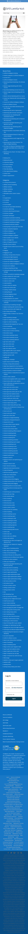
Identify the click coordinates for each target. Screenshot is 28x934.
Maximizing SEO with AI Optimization (13, 110)
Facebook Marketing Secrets (13, 808)
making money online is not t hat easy (13, 481)
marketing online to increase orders (12, 485)
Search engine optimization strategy (12, 578)
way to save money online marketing (12, 640)
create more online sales (10, 287)
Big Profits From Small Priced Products (13, 809)
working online (7, 664)
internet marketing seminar (10, 448)
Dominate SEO (18, 806)
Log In (7, 777)
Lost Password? (14, 704)
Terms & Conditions (7, 717)
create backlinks (8, 283)
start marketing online (9, 614)
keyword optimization (17, 45)
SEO (5, 592)
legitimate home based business (11, 468)
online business (7, 500)
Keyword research (8, 457)
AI (4, 195)
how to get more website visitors (11, 393)
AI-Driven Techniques (9, 215)
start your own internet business (12, 616)
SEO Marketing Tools (9, 594)
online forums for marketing (10, 509)
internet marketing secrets (10, 446)
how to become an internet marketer (12, 370)
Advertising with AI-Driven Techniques (13, 112)
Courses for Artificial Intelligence (11, 261)
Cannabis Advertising (8, 736)
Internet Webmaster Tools (13, 820)
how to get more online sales (11, 389)
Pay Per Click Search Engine (13, 813)
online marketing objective (10, 525)
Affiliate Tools (19, 832)
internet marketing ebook (10, 433)
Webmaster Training (18, 823)
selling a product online (9, 587)
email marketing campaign (10, 317)
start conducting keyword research (12, 605)
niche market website (9, 496)
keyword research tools (9, 463)
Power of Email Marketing (10, 552)
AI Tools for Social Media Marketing (12, 206)
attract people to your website (11, 237)
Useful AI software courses (10, 638)
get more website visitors (10, 348)
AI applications (7, 198)
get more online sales (9, 344)
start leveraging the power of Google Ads (13, 607)
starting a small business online (11, 618)
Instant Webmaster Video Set (13, 796)
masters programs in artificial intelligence (14, 75)
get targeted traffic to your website (12, 350)
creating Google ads (8, 296)
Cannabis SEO (7, 833)
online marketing (8, 511)
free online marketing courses (11, 337)
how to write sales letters (10, 413)
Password (7, 687)
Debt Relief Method (9, 811)
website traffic (7, 662)
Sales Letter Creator (8, 794)
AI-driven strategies (8, 213)
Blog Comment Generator (10, 816)
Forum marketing (8, 326)
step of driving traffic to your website (13, 623)
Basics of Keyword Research (10, 242)
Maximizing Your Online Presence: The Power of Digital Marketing (13, 31)
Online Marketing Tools (13, 780)
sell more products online (10, 581)
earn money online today (10, 311)
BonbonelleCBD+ (10, 785)
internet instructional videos (10, 428)
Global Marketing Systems (13, 801)
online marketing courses (10, 514)
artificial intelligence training (11, 73)
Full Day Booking (8, 166)
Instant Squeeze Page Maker (13, 792)
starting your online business (11, 620)
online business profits (9, 505)
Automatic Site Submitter (13, 797)
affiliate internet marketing (17, 35)
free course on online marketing (11, 330)
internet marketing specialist (11, 450)
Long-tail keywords (8, 470)
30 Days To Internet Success (13, 821)
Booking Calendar (13, 782)
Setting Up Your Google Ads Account (12, 598)
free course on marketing (10, 328)
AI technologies (7, 204)
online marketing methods (10, 522)
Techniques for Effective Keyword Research (14, 629)
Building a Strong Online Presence (12, 255)
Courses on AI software (9, 266)
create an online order (9, 281)
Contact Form (7, 173)
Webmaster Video (7, 823)
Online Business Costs (9, 503)
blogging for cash (8, 252)
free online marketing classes (11, 335)
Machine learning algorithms (11, 472)
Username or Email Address (12, 680)
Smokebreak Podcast (8, 733)
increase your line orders (10, 426)
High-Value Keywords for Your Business (13, 366)
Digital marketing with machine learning (13, 307)
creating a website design (10, 289)
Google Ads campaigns (9, 359)
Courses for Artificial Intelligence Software (14, 102)
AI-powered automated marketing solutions (14, 220)
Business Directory (7, 838)
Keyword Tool (8, 814)
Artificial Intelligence (9, 231)
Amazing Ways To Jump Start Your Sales (13, 226)
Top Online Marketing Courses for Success (14, 90)
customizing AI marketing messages (12, 304)
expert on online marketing (10, 322)
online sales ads (8, 533)
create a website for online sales (11, 276)
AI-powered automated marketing (12, 217)
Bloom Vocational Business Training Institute (13, 741)
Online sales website (9, 538)
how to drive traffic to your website (12, 381)
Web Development (18, 838)
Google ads (6, 357)
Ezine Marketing (18, 818)
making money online (9, 477)
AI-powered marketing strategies (12, 222)
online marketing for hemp (10, 520)
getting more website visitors (11, 352)
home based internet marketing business (14, 368)
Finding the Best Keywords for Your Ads (13, 324)
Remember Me (10, 694)
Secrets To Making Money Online (13, 825)
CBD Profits (5, 723)
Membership (11, 837)
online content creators (9, 507)
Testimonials (7, 787)
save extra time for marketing (11, 567)
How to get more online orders (11, 387)
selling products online (9, 589)
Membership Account (9, 832)
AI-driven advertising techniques (12, 211)
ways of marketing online (10, 644)
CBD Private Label (7, 725)
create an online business (10, 278)
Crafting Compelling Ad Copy (11, 268)
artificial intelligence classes (10, 79)
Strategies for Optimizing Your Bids (12, 625)
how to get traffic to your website (12, 396)
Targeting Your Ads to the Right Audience (14, 627)
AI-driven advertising (9, 209)
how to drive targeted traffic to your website (14, 379)
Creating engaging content (10, 294)
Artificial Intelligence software (11, 235)
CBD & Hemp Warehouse (9, 728)
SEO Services (20, 828)
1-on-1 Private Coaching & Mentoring (13, 784)
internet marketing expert (10, 435)
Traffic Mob (19, 811)
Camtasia (20, 816)
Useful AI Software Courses (10, 104)
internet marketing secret (10, 444)
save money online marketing (11, 570)
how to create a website (9, 376)
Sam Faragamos (8, 33)
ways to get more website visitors (12, 649)
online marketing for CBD (10, 518)
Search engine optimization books (12, 574)
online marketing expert (9, 516)
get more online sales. (9, 346)
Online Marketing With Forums (11, 529)
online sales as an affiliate (10, 536)
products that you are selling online (12, 555)
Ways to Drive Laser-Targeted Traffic (12, 646)
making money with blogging (11, 483)
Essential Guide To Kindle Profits (13, 802)
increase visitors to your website (11, 424)
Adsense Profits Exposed (13, 799)
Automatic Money (9, 806)
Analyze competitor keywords (11, 229)
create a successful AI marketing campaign (14, 274)
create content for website (10, 285)
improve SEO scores (8, 422)
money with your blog (9, 494)
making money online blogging (11, 479)
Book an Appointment (9, 175)
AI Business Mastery (8, 162)
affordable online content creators (12, 193)
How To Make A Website (9, 828)
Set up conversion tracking (10, 596)
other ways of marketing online (11, 548)
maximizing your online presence (11, 47)
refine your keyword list (9, 561)
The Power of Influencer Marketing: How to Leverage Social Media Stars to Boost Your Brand (14, 148)
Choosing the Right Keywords (11, 257)
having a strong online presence (14, 41)
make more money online (10, 474)
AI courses (6, 202)
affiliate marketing (8, 189)
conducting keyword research (11, 259)
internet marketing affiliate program (12, 431)
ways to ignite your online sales (11, 651)
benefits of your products (10, 244)
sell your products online (10, 585)
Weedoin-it (5, 731)
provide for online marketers (11, 559)
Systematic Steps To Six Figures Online (13, 804)
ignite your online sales (9, 415)
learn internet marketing (10, 465)
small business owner (9, 601)
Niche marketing (8, 498)
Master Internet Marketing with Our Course (14, 96)
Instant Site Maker (18, 794)
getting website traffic (9, 355)
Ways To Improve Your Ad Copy (11, 653)
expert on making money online (11, 319)
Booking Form (7, 158)
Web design (6, 658)
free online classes (8, 333)
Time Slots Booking (8, 169)
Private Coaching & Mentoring (11, 835)
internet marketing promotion (11, 439)
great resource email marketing (11, 361)
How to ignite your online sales (11, 398)
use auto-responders (9, 635)
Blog (21, 835)
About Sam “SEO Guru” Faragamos (13, 830)
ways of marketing (8, 642)
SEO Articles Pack (17, 814)
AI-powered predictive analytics (11, 224)
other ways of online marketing (11, 550)
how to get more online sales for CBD (13, 391)
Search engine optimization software (12, 576)
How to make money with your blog (12, 405)
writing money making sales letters (12, 666)
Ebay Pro (7, 826)
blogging (6, 250)
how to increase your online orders (12, 400)
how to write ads (8, 411)
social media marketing (9, 603)
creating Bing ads (8, 292)
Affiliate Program (13, 779)
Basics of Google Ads (9, 240)
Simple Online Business (16, 826)
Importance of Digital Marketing (10, 43)
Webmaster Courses (17, 833)
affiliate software (8, 191)
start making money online (10, 612)
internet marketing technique (11, 453)
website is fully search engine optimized (13, 660)
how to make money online (10, 402)
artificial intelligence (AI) (9, 233)
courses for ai (7, 77)
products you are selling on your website (13, 557)
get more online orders (9, 341)
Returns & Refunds (7, 714)
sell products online (8, 583)
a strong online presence (10, 182)
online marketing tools (9, 527)
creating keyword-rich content (11, 298)
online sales (7, 531)
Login (17, 837)
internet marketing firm (9, 437)
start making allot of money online (12, 609)
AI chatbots (6, 200)
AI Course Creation (8, 164)
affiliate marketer (7, 36)
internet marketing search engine (12, 442)
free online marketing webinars (11, 339)
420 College (5, 720)
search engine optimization (10, 572)
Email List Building (8, 818)
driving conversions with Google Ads (12, 309)
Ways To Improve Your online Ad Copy (13, 655)
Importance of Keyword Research (12, 420)
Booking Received (8, 160)
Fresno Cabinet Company (9, 739)
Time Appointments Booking (10, 171)
